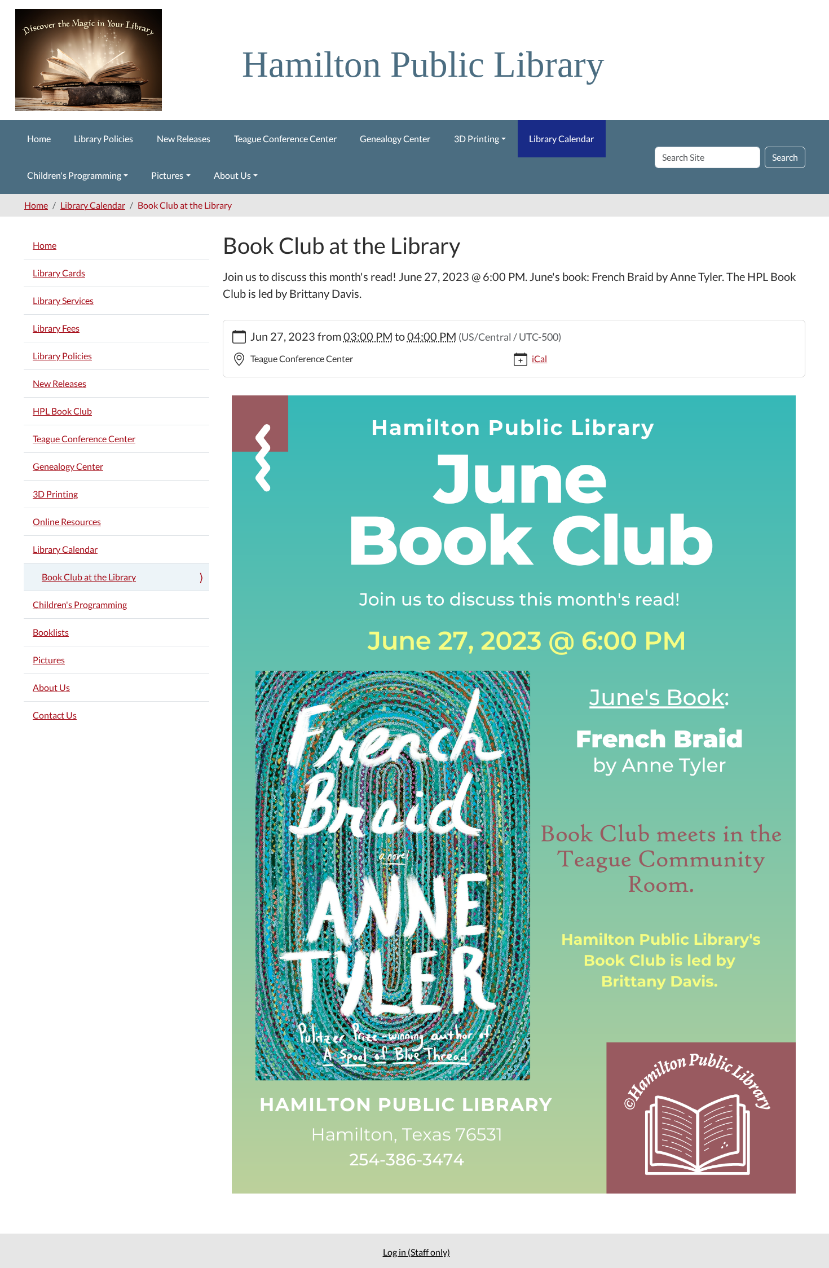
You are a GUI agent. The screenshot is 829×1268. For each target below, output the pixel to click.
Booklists (51, 632)
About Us (232, 175)
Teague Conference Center (285, 138)
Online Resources (67, 521)
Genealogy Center (395, 138)
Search (785, 157)
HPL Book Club (62, 411)
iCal (539, 358)
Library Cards (59, 272)
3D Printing (476, 138)
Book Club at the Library (89, 576)
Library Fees (56, 328)
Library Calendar (561, 138)
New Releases (183, 138)
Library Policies (103, 138)
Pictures (167, 175)
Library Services (63, 300)
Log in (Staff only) (416, 1252)
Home (39, 138)
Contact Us (55, 715)
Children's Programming (74, 175)
